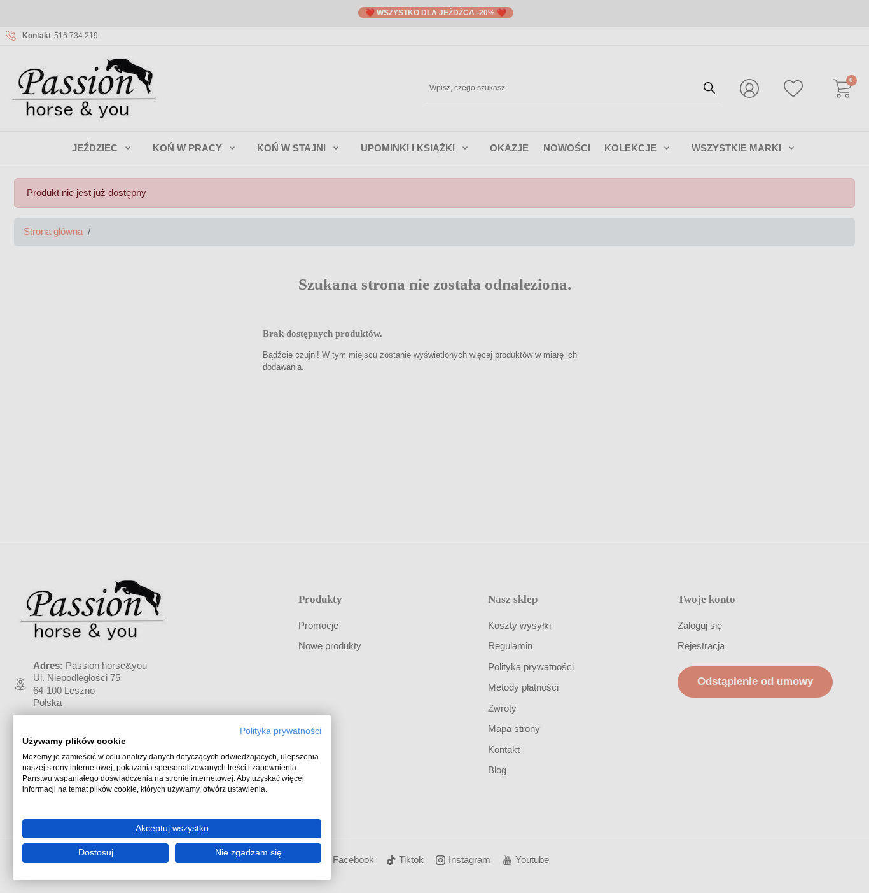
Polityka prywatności (280, 731)
